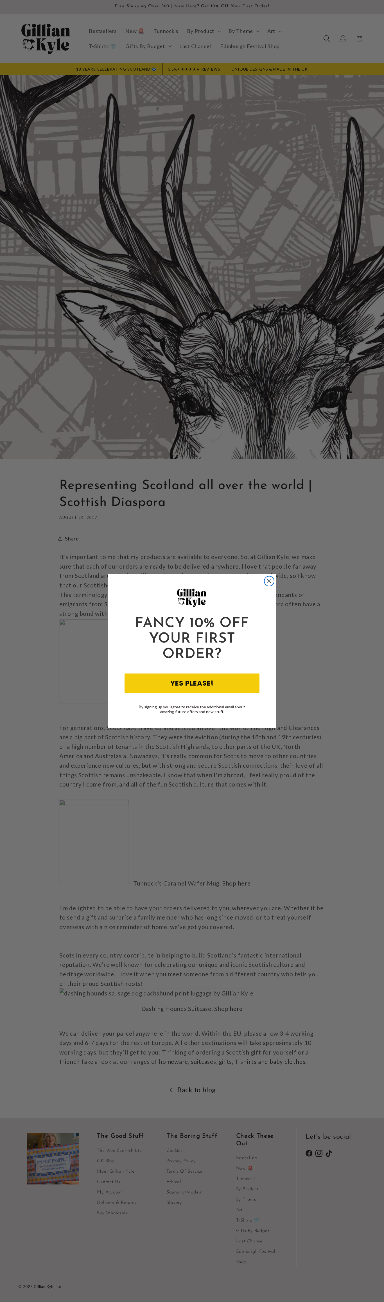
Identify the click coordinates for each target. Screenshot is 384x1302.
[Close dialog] (269, 581)
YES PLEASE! (192, 683)
